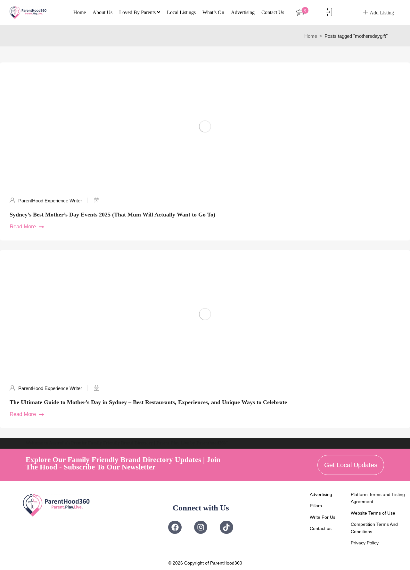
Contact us (272, 12)
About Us (102, 12)
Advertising (243, 12)
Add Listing (382, 12)
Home (79, 12)
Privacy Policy (365, 542)
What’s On (213, 12)
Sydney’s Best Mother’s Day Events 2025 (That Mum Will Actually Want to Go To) (112, 214)
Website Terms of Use (373, 513)
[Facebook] (174, 527)
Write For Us (322, 517)
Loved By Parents (138, 12)
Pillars (316, 505)
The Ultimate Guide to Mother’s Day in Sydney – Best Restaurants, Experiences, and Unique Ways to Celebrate (148, 402)
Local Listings (181, 12)
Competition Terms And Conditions (374, 528)
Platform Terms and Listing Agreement (378, 498)
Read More (23, 227)
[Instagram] (200, 527)
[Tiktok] (226, 527)
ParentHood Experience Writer (50, 200)
